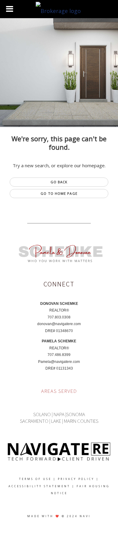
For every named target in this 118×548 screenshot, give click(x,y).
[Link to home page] (59, 9)
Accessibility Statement (39, 486)
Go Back (59, 182)
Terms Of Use (35, 479)
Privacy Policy (76, 479)
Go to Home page (59, 193)
